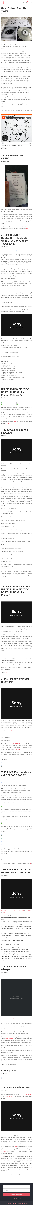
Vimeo (4, 912)
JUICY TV (29, 910)
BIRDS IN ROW (8, 1096)
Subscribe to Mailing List (16, 1194)
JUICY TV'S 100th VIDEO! (15, 1087)
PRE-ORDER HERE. (7, 302)
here (8, 423)
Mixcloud (25, 1018)
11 (26, 1180)
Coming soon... (9, 1070)
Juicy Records (19, 1018)
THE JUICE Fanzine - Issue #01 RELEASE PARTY (12, 910)
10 (23, 1180)
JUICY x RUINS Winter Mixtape (7, 1018)
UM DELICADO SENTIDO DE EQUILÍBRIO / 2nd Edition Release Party (15, 392)
